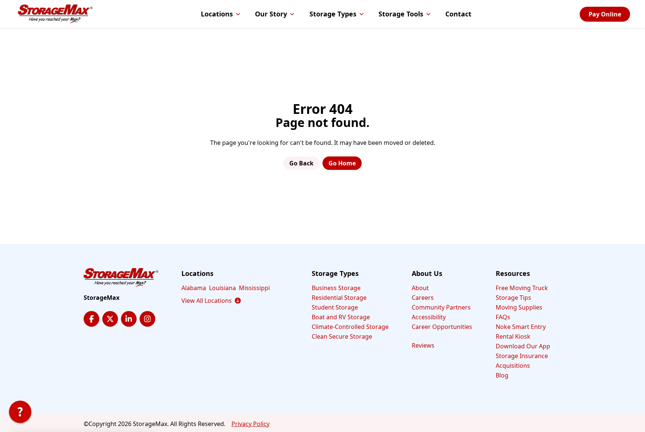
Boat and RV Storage (341, 317)
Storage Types (332, 13)
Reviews (423, 345)
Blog (502, 375)
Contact (458, 13)
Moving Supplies (519, 307)
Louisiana (222, 288)
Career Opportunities (442, 327)
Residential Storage (339, 297)
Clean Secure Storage (342, 336)
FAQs (503, 317)
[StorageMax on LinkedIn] (129, 319)
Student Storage (335, 307)
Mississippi (254, 288)
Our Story (271, 13)
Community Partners (441, 307)
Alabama (193, 288)
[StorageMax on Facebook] (91, 319)
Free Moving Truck (522, 288)
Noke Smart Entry (521, 327)
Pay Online (605, 14)
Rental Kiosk (513, 336)
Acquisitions (513, 365)
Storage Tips (513, 297)
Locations (217, 13)
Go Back (301, 163)
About (420, 288)
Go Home (342, 163)
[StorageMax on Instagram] (147, 319)
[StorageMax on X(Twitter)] (110, 319)
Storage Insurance (522, 356)
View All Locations (211, 300)
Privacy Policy (250, 424)
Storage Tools (400, 13)
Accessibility (429, 317)
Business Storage (336, 288)
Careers (423, 297)
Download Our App (523, 346)
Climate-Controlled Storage (350, 327)
